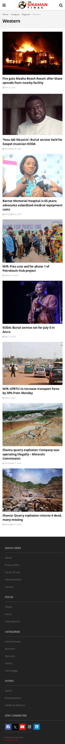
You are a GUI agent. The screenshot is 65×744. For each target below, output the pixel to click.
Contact (9, 586)
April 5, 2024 (9, 398)
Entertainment (13, 698)
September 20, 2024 (12, 149)
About (8, 557)
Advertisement (13, 579)
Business (10, 648)
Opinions (10, 656)
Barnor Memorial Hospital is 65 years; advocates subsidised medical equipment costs (32, 205)
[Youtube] (22, 727)
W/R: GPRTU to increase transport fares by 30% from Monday (30, 391)
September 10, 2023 (12, 524)
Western (36, 14)
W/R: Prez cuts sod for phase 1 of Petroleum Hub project (25, 268)
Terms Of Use (12, 572)
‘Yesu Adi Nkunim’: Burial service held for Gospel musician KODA (32, 142)
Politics (9, 663)
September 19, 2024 (12, 214)
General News (13, 641)
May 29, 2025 (10, 87)
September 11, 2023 (12, 463)
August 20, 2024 (11, 275)
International (12, 621)
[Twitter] (15, 727)
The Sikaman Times (11, 740)
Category (15, 14)
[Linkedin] (37, 727)
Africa (8, 614)
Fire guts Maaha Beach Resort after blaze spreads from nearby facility (32, 80)
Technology (11, 670)
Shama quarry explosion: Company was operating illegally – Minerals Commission (30, 454)
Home (5, 14)
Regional (26, 14)
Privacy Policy (12, 565)
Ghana (8, 606)
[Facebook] (8, 727)
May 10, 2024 (10, 336)
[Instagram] (29, 727)
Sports (8, 690)
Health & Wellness (15, 705)
